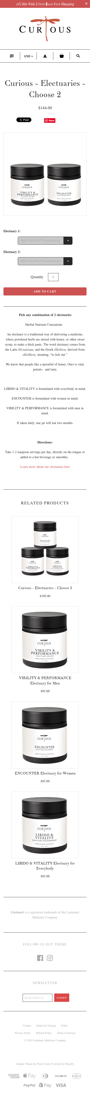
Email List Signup (46, 1025)
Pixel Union (43, 1064)
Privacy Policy (23, 1033)
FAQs (64, 1025)
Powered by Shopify (62, 1064)
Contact (27, 1025)
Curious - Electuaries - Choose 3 (45, 588)
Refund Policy (44, 1033)
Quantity (37, 276)
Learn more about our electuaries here (45, 466)
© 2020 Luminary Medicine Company (45, 1040)
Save (51, 120)
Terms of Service (66, 1033)
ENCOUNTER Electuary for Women (45, 773)
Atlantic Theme (24, 1064)
